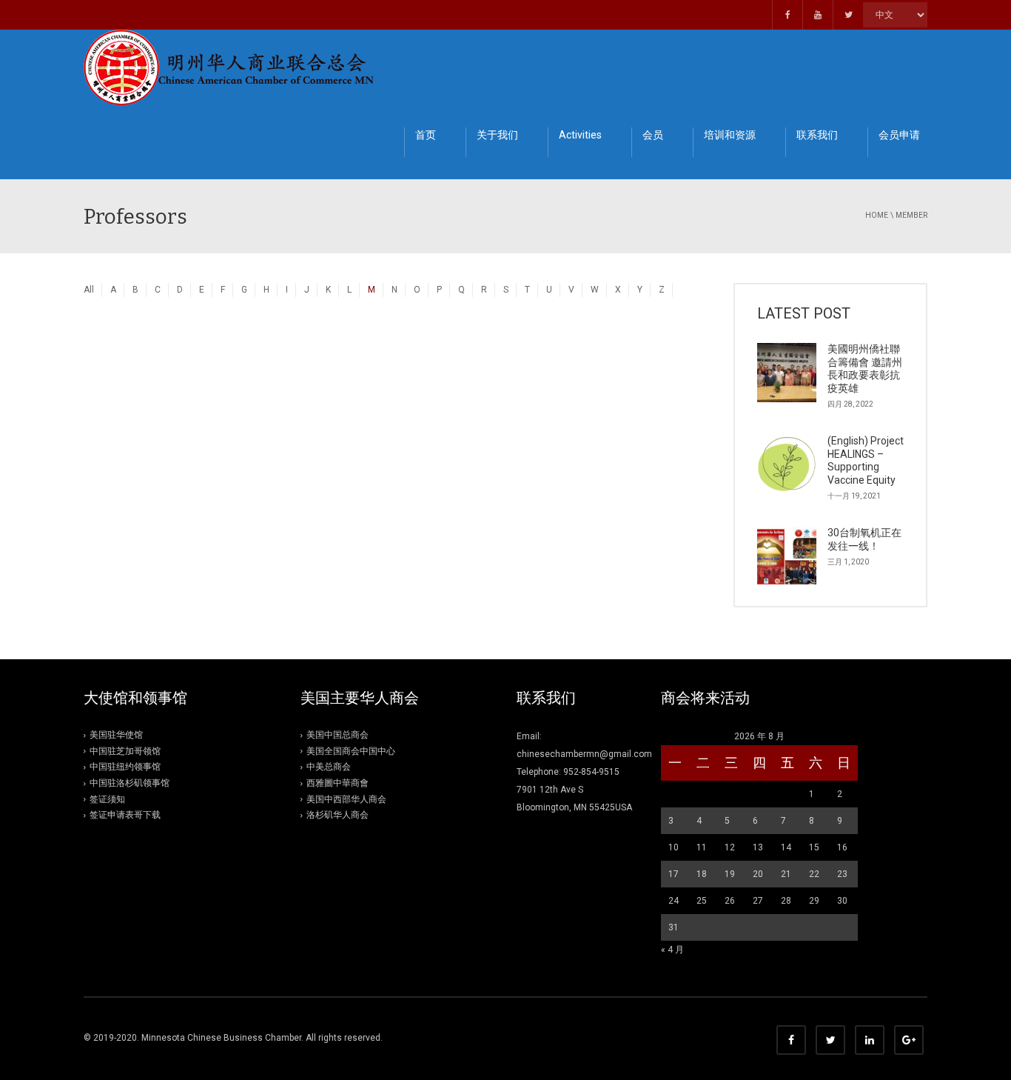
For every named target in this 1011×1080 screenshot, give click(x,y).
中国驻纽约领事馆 (125, 766)
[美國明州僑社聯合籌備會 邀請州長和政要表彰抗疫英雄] (786, 372)
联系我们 (817, 135)
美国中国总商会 (337, 735)
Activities (580, 135)
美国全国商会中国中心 (350, 751)
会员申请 (899, 135)
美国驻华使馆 (116, 735)
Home (876, 215)
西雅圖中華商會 (337, 783)
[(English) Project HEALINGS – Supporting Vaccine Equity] (786, 464)
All (89, 289)
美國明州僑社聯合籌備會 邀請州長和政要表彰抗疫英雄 (864, 368)
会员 (652, 135)
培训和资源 (730, 135)
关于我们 (497, 135)
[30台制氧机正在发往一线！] (786, 556)
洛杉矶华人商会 (337, 815)
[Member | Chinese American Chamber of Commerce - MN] (232, 66)
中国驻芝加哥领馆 (125, 751)
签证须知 (107, 799)
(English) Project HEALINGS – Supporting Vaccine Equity (865, 460)
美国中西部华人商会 (346, 799)
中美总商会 (328, 766)
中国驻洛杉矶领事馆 (129, 783)
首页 (425, 135)
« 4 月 (672, 949)
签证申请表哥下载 (125, 815)
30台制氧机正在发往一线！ (864, 539)
